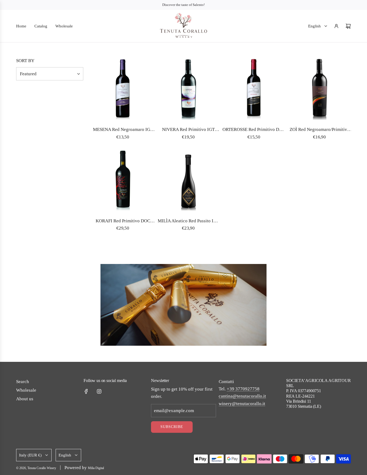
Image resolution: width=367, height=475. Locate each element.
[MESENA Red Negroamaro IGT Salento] (122, 89)
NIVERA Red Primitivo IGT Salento (188, 130)
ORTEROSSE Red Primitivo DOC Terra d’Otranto (253, 130)
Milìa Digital (96, 468)
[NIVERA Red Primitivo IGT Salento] (188, 89)
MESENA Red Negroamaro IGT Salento (123, 130)
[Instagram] (99, 391)
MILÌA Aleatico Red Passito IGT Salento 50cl (188, 221)
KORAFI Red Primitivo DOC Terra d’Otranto (123, 221)
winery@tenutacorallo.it (242, 403)
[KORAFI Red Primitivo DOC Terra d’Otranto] (122, 181)
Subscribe (171, 427)
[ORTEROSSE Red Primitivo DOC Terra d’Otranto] (253, 89)
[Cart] (348, 26)
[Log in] (336, 26)
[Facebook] (86, 391)
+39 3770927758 (243, 388)
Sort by (25, 60)
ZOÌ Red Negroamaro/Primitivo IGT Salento (320, 130)
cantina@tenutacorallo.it (242, 396)
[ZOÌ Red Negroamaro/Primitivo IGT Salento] (319, 89)
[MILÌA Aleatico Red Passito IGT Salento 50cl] (188, 181)
